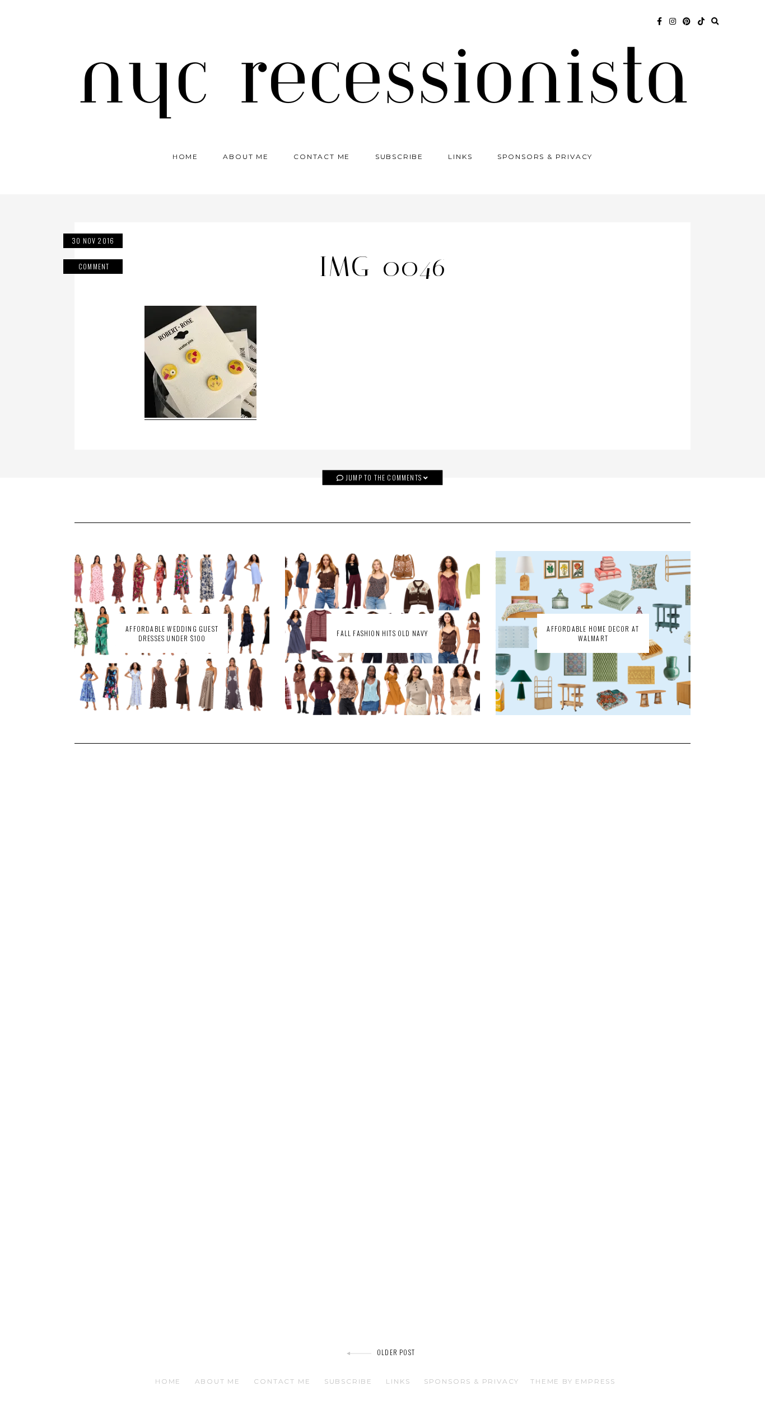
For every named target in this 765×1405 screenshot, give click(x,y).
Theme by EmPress (572, 1381)
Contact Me (321, 156)
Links (460, 156)
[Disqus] (382, 912)
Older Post (396, 1352)
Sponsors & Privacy (545, 156)
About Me (245, 156)
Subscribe (399, 156)
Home (185, 156)
